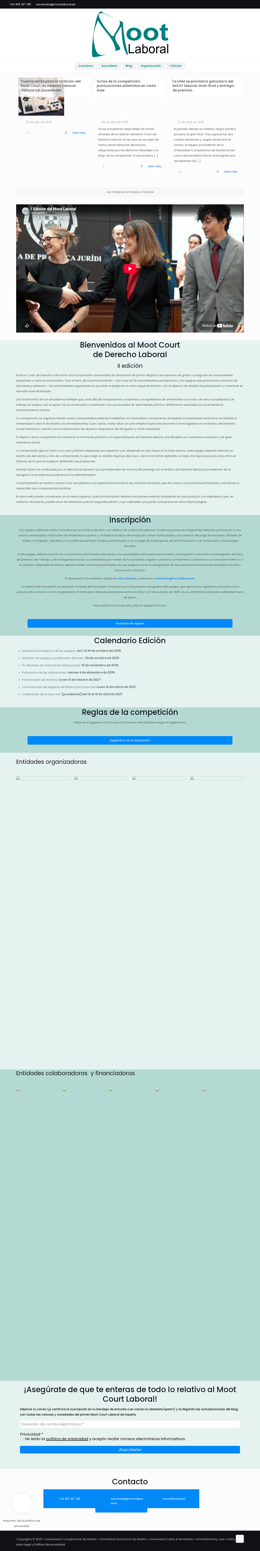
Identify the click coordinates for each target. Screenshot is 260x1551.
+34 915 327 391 (20, 4)
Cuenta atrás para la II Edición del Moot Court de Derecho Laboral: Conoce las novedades (51, 85)
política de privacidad (67, 1438)
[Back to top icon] (240, 1539)
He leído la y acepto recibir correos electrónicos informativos (104, 1439)
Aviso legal (23, 1544)
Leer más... (79, 133)
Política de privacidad (49, 1544)
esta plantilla (127, 578)
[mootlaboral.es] (221, 1490)
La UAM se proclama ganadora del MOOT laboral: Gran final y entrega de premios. (203, 85)
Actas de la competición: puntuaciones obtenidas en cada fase (126, 85)
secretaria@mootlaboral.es (55, 4)
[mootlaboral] (221, 1496)
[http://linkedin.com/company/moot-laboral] (221, 1493)
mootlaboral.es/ (174, 1499)
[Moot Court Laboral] (130, 34)
